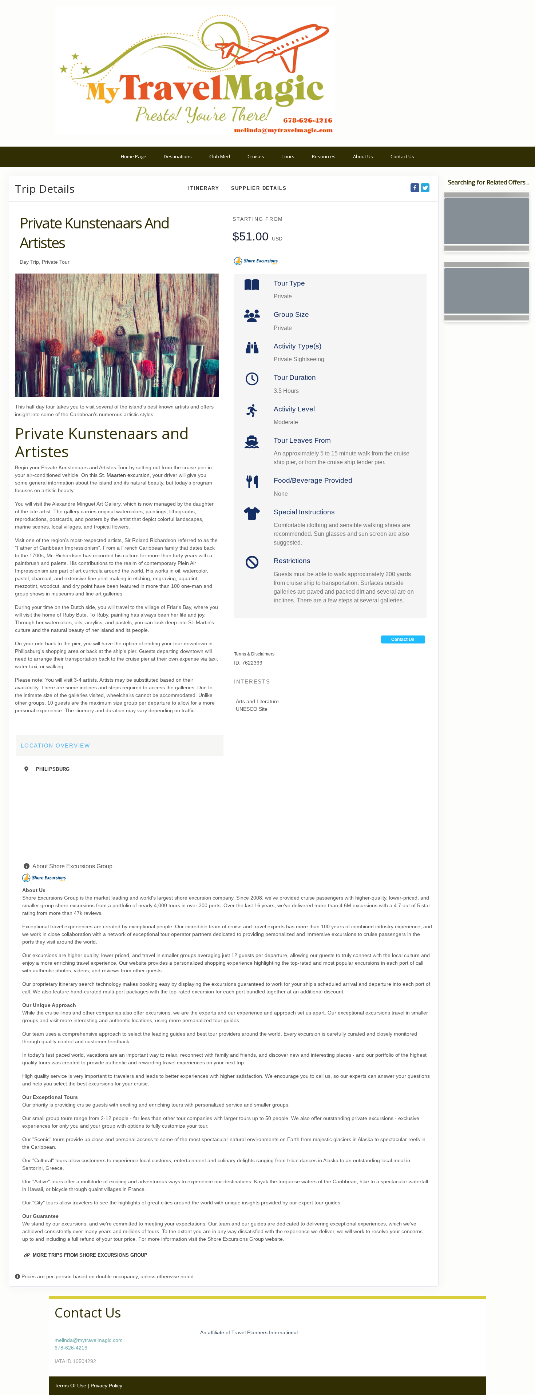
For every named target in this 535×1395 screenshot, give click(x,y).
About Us (363, 156)
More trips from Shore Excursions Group (89, 1255)
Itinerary (203, 188)
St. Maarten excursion (124, 475)
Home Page (133, 156)
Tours (288, 156)
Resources (324, 156)
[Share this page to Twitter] (425, 187)
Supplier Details (259, 188)
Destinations (178, 156)
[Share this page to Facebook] (415, 187)
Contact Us (402, 156)
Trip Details (45, 188)
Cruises (255, 156)
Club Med (219, 156)
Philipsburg (53, 769)
